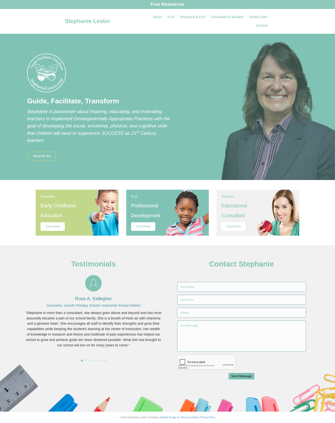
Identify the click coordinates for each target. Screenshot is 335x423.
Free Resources (167, 4)
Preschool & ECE (192, 17)
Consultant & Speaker (227, 17)
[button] (42, 156)
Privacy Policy (207, 417)
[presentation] (206, 362)
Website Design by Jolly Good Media (179, 417)
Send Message (241, 376)
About (157, 17)
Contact (262, 25)
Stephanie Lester (87, 21)
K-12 (171, 17)
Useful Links (258, 17)
